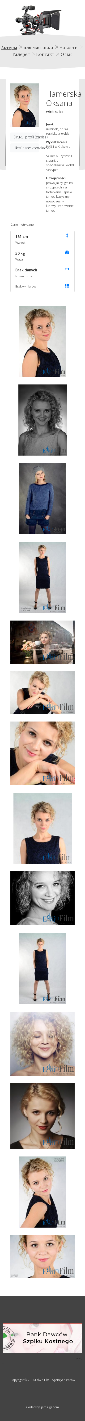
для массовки (38, 47)
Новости (68, 47)
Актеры (9, 47)
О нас (66, 54)
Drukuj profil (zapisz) (26, 137)
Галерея (21, 54)
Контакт (45, 54)
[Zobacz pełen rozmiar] (24, 105)
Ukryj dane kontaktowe (26, 148)
